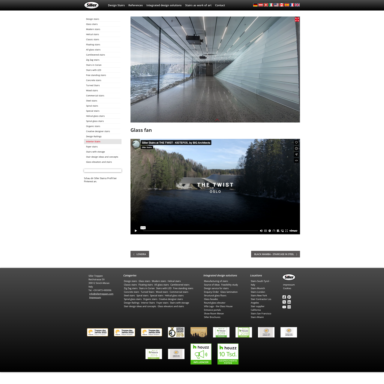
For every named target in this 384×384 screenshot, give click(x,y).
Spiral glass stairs (95, 121)
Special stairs (92, 110)
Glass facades (211, 299)
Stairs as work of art (198, 5)
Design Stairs (116, 5)
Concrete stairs (93, 80)
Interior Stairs (93, 141)
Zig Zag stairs (92, 59)
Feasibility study (229, 284)
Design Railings (94, 136)
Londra (141, 254)
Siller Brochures (212, 317)
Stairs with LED (93, 70)
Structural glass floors (215, 295)
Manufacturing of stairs (216, 281)
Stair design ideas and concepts (102, 156)
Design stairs (92, 19)
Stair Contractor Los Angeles (261, 301)
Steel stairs (91, 100)
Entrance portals (212, 309)
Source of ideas (212, 284)
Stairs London (258, 291)
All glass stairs (93, 49)
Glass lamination (229, 291)
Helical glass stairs (95, 116)
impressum (289, 284)
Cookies (287, 288)
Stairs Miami (257, 317)
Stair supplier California (257, 308)
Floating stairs (93, 44)
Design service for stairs (216, 288)
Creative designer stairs (98, 131)
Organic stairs (93, 126)
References (135, 5)
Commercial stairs (95, 95)
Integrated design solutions (164, 5)
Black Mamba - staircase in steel (274, 254)
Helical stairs (92, 34)
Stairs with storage (95, 151)
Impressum (95, 297)
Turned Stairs (93, 85)
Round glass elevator (214, 302)
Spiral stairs (92, 105)
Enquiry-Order (211, 291)
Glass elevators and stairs (99, 161)
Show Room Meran (214, 313)
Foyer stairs (92, 146)
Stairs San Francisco (261, 313)
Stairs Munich (258, 288)
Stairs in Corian (94, 64)
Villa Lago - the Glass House (218, 306)
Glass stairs (92, 24)
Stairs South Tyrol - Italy (260, 283)
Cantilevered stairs (95, 54)
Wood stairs (92, 90)
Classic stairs (92, 39)
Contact (220, 5)
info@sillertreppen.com (101, 293)
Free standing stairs (96, 75)
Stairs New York (259, 295)
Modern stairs (93, 29)
